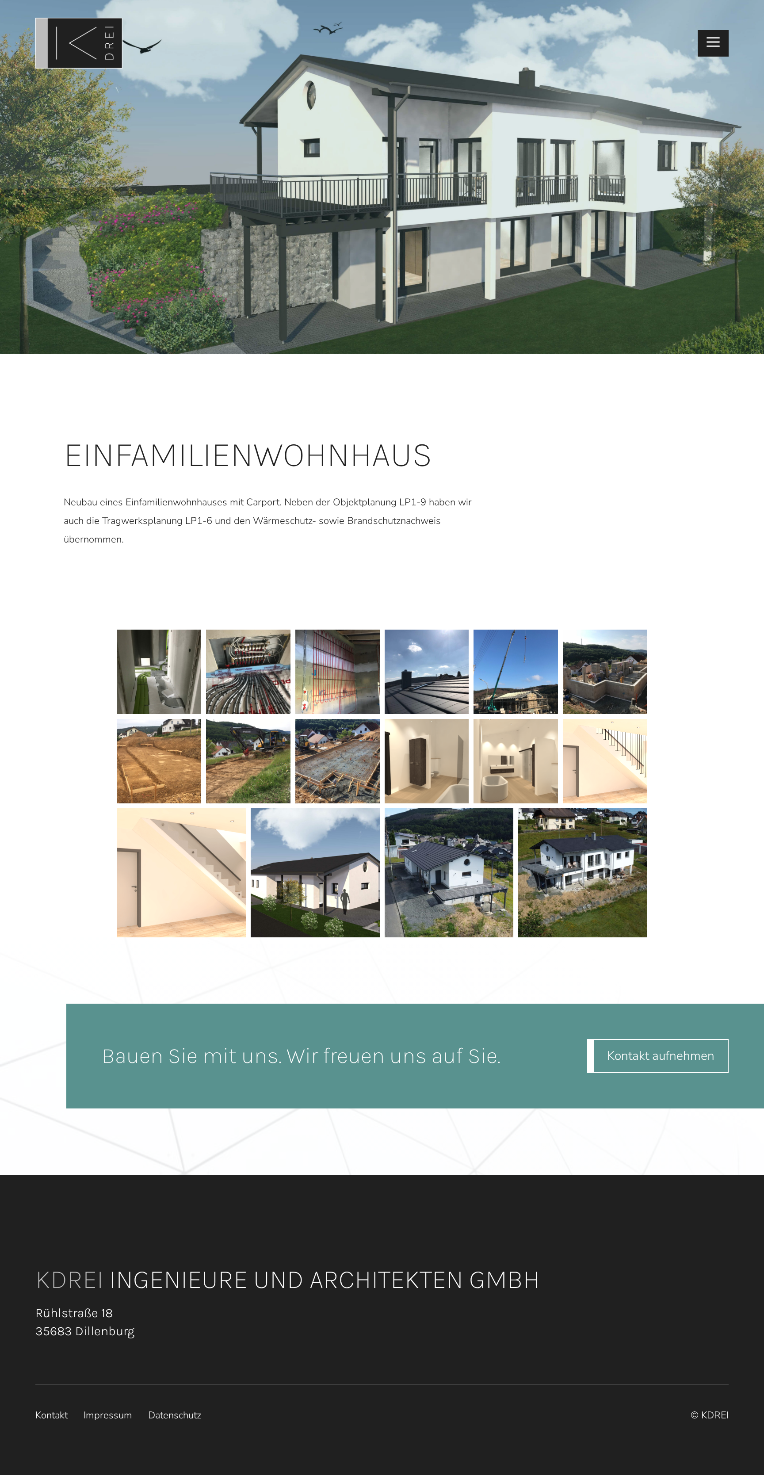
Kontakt (51, 1415)
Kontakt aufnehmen (660, 1055)
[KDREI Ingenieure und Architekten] (78, 43)
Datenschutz (174, 1415)
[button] (713, 43)
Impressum (108, 1415)
